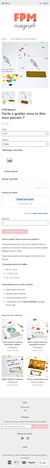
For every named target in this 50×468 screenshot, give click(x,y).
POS (32, 455)
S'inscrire (40, 426)
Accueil (4, 39)
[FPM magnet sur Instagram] (27, 438)
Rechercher (25, 407)
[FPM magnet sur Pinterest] (22, 438)
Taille (4, 129)
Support (5, 139)
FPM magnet (25, 455)
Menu (7, 3)
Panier (45, 3)
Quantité (5, 218)
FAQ (25, 410)
